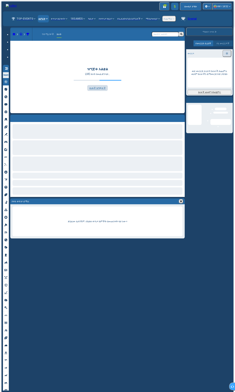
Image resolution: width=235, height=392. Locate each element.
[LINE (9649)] (14, 34)
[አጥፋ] (181, 201)
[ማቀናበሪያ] (207, 6)
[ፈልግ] (181, 34)
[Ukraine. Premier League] (28, 34)
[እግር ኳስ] (21, 34)
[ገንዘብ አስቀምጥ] (174, 6)
